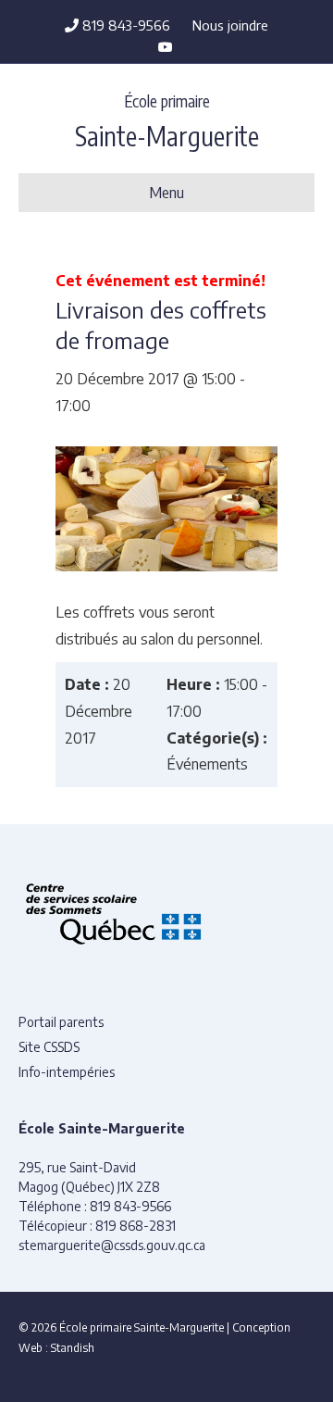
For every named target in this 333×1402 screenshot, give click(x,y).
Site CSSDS (49, 1047)
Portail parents (61, 1022)
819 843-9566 (124, 25)
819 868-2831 (135, 1225)
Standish (72, 1348)
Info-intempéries (66, 1072)
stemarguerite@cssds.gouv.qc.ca (111, 1245)
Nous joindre (230, 25)
